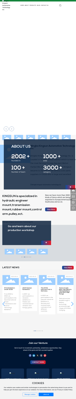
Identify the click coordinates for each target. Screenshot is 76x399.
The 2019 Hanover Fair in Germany (28, 289)
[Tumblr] (41, 356)
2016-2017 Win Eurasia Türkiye (64, 288)
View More (52, 89)
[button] (71, 68)
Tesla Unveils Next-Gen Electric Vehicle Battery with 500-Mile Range (47, 291)
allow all (46, 394)
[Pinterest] (45, 356)
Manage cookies (30, 394)
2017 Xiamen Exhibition (9, 288)
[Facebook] (30, 356)
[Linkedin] (33, 356)
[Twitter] (37, 356)
